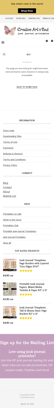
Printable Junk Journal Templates (19, 231)
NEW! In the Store (12, 219)
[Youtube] (29, 384)
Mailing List (9, 196)
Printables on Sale (12, 213)
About (6, 191)
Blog (5, 183)
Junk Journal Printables (14, 236)
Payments (8, 147)
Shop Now (27, 10)
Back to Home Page (27, 87)
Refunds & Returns (13, 153)
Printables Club (10, 225)
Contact (7, 187)
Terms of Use (48, 18)
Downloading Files (12, 136)
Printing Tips (34, 18)
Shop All (7, 242)
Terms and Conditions (14, 159)
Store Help (21, 18)
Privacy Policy (10, 165)
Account (9, 18)
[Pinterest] (25, 384)
